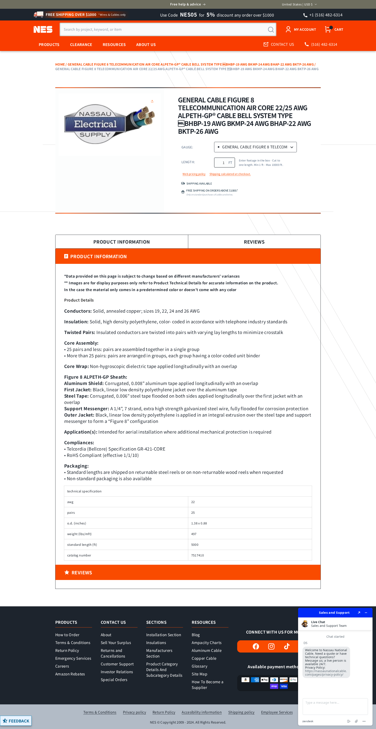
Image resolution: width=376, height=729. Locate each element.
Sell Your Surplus (116, 642)
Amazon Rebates (70, 673)
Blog (196, 634)
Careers (62, 666)
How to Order (67, 634)
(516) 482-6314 (324, 44)
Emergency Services (73, 658)
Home (60, 64)
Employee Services (277, 712)
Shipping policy (241, 712)
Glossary (199, 666)
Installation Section (163, 634)
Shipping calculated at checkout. (230, 174)
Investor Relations (117, 671)
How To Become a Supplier (207, 684)
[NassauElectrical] (42, 29)
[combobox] (168, 29)
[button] (153, 101)
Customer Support (117, 663)
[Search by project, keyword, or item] (271, 29)
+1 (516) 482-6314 (326, 14)
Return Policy (67, 650)
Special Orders (114, 679)
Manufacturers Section (159, 653)
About (106, 634)
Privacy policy (134, 712)
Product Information (121, 241)
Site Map (199, 673)
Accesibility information (202, 712)
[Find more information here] (335, 666)
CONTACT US (282, 44)
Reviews (254, 241)
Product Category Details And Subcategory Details (164, 669)
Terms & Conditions (72, 642)
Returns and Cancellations (113, 653)
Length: (188, 161)
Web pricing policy (194, 174)
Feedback (19, 721)
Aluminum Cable (207, 650)
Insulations (156, 642)
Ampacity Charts (207, 642)
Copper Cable (204, 658)
